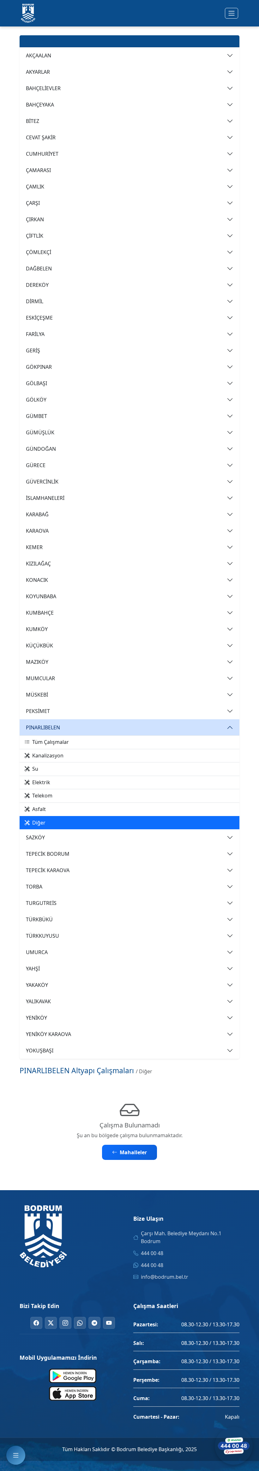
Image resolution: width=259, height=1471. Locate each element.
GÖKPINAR (39, 366)
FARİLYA (35, 334)
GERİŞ (33, 350)
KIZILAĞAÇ (38, 563)
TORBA (34, 886)
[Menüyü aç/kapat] (231, 13)
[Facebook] (36, 1323)
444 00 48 (152, 1253)
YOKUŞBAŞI (39, 1050)
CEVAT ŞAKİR (41, 137)
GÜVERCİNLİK (42, 481)
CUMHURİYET (42, 153)
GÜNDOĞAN (41, 448)
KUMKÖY (37, 629)
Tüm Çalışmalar (50, 741)
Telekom (42, 795)
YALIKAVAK (38, 1001)
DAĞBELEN (39, 268)
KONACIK (37, 579)
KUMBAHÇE (40, 612)
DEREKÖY (37, 284)
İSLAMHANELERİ (45, 498)
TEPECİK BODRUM (47, 853)
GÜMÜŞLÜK (40, 432)
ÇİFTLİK (34, 235)
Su (35, 768)
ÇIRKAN (35, 219)
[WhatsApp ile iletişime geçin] (234, 1446)
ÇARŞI (33, 203)
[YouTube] (109, 1323)
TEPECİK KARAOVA (47, 870)
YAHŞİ (33, 968)
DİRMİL (34, 301)
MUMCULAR (40, 678)
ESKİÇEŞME (39, 317)
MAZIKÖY (37, 661)
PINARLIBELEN (43, 727)
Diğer (38, 822)
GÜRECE (35, 465)
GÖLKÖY (36, 399)
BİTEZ (32, 121)
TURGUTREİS (41, 903)
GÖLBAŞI (36, 383)
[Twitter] (51, 1323)
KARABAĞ (37, 514)
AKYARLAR (38, 71)
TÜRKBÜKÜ (39, 919)
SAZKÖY (35, 837)
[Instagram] (65, 1323)
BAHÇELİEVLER (43, 88)
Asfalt (39, 809)
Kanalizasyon (47, 755)
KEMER (34, 547)
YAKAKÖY (37, 985)
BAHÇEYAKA (40, 104)
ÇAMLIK (35, 186)
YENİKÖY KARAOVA (48, 1034)
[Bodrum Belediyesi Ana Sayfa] (28, 13)
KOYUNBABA (41, 596)
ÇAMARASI (38, 170)
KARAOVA (37, 530)
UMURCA (37, 952)
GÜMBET (36, 416)
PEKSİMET (38, 711)
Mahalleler (133, 1152)
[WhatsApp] (80, 1323)
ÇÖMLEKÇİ (38, 252)
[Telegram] (94, 1323)
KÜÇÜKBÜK (39, 645)
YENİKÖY (36, 1017)
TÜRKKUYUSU (42, 935)
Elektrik (41, 782)
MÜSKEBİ (37, 694)
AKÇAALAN (38, 55)
